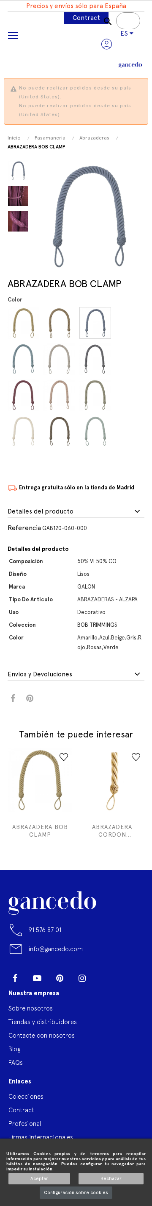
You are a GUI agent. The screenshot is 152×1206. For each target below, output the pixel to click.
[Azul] (96, 323)
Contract (86, 18)
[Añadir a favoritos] (64, 757)
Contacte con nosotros (41, 1035)
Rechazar (111, 1178)
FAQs (15, 1062)
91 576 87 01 (44, 929)
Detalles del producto (40, 511)
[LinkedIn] (104, 975)
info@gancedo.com (55, 948)
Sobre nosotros (30, 1008)
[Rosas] (60, 395)
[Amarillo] (25, 323)
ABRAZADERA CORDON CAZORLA (112, 831)
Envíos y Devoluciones (40, 674)
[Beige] (60, 359)
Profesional (24, 1123)
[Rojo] (25, 395)
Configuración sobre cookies (76, 1192)
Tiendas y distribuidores (42, 1021)
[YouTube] (37, 978)
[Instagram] (82, 978)
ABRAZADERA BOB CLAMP (40, 831)
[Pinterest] (59, 978)
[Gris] (96, 359)
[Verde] (96, 395)
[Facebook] (14, 978)
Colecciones (25, 1096)
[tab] (76, 512)
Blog (14, 1048)
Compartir (13, 698)
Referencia (24, 528)
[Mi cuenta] (106, 44)
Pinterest (29, 698)
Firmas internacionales (40, 1137)
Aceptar (39, 1178)
